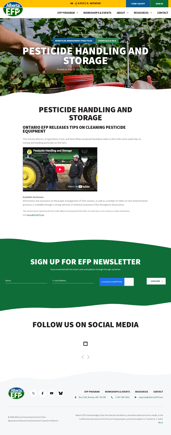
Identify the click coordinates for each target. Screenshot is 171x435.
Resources (141, 391)
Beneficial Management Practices (73, 40)
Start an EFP (138, 3)
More (160, 422)
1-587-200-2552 (122, 397)
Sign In (159, 3)
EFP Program (92, 391)
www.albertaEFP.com (35, 215)
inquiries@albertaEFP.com (151, 397)
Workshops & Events (97, 13)
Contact (162, 13)
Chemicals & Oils (107, 40)
